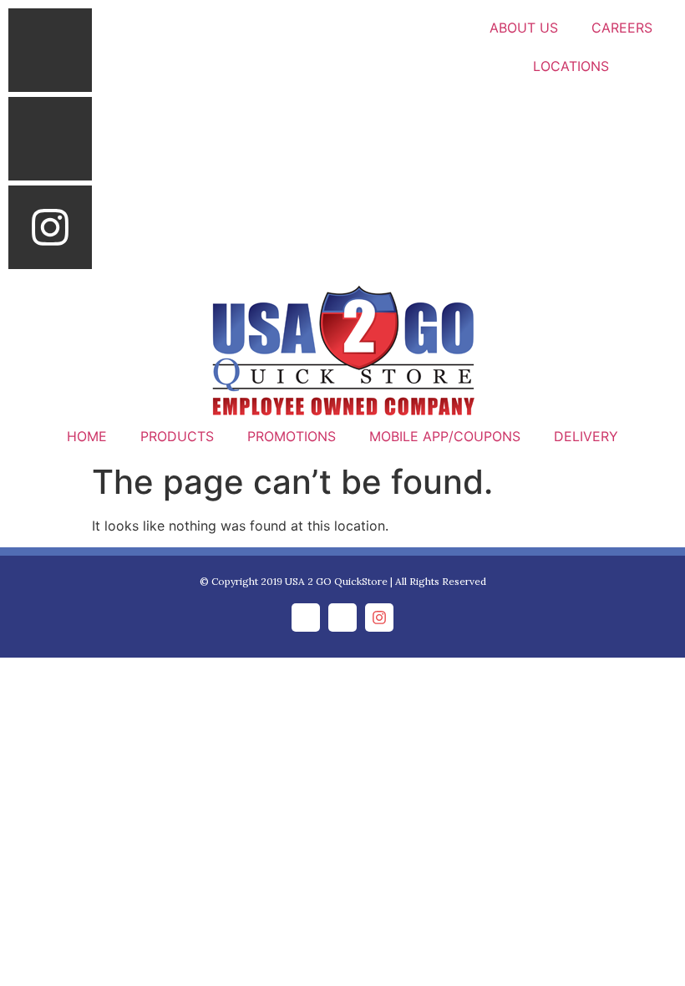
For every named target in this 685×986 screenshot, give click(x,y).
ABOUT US (524, 27)
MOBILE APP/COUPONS (444, 436)
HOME (87, 436)
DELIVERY (586, 436)
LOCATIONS (571, 66)
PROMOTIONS (291, 436)
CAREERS (621, 27)
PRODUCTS (177, 436)
